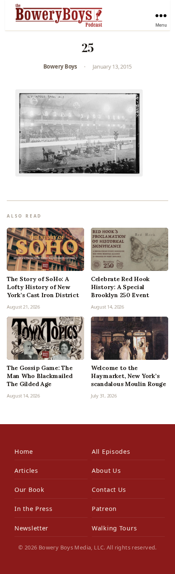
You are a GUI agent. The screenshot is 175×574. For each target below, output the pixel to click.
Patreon (104, 509)
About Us (106, 470)
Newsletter (31, 528)
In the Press (33, 509)
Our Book (29, 490)
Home (23, 451)
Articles (26, 470)
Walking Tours (114, 528)
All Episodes (111, 451)
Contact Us (109, 490)
